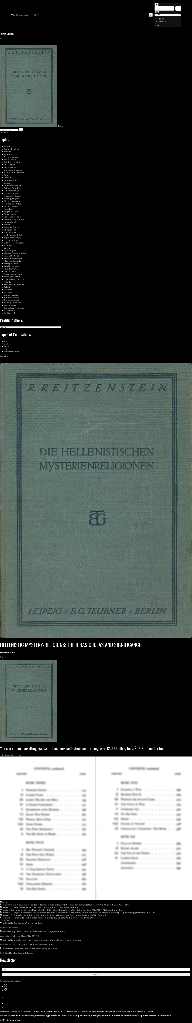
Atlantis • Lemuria (10, 159)
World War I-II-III (9, 313)
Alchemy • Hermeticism (11, 149)
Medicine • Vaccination (11, 351)
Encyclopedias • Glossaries (12, 196)
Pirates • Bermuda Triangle (13, 274)
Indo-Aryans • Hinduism (11, 227)
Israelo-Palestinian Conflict (13, 235)
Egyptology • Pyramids (11, 193)
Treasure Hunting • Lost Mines (14, 308)
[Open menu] (151, 15)
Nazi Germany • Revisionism (13, 258)
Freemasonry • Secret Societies (14, 219)
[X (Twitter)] (3, 43)
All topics (7, 146)
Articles (6, 341)
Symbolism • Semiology (11, 297)
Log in (156, 25)
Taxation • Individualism (12, 300)
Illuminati (7, 224)
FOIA (5, 349)
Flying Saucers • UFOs (11, 211)
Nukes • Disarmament (11, 269)
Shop (128, 905)
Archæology (8, 154)
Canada (6, 175)
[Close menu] (156, 4)
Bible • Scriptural (9, 164)
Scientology (8, 289)
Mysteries (7, 248)
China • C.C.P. (8, 177)
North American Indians (11, 266)
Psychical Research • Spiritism (14, 279)
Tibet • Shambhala (10, 305)
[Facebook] (1, 43)
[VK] (6, 43)
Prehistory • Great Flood (12, 276)
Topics (156, 12)
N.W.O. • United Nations (11, 255)
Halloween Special (10, 222)
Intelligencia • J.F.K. (10, 229)
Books (6, 343)
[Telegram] (8, 43)
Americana (7, 151)
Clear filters (4, 132)
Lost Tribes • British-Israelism (14, 243)
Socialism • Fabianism (11, 295)
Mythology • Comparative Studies (15, 253)
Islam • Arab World (10, 232)
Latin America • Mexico (11, 240)
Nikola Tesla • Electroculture (13, 261)
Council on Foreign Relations (13, 185)
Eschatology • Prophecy (11, 198)
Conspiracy (7, 183)
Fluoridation (8, 209)
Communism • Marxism (11, 180)
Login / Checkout (5, 755)
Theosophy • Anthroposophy (13, 302)
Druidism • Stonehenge (11, 190)
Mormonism (8, 245)
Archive (2, 981)
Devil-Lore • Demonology (12, 188)
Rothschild (7, 287)
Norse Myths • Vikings (11, 263)
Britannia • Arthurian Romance (14, 172)
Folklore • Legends (10, 214)
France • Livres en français (12, 217)
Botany (6, 346)
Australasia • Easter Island (12, 162)
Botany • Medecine (10, 167)
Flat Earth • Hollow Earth (12, 206)
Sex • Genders (8, 292)
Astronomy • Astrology (11, 157)
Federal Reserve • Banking (12, 203)
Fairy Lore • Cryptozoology (12, 201)
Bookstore (8, 981)
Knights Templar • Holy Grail (13, 237)
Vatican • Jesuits (9, 310)
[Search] (178, 8)
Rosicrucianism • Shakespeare (14, 284)
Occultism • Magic (10, 271)
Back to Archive (16, 755)
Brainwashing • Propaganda (13, 170)
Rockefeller (8, 282)
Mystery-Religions (10, 250)
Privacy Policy (16, 981)
